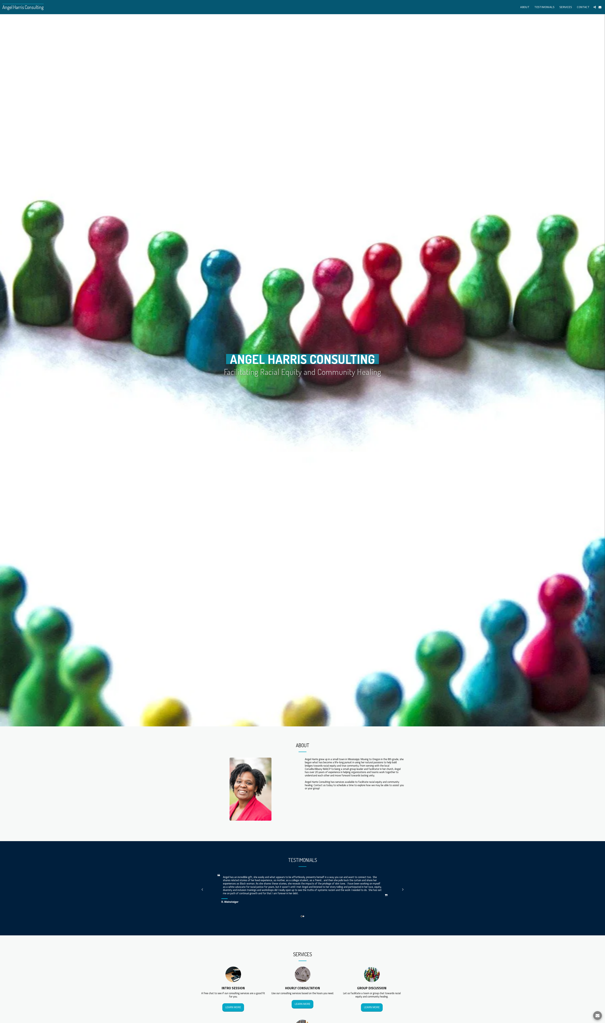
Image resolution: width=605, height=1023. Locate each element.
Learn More (233, 1007)
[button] (594, 7)
